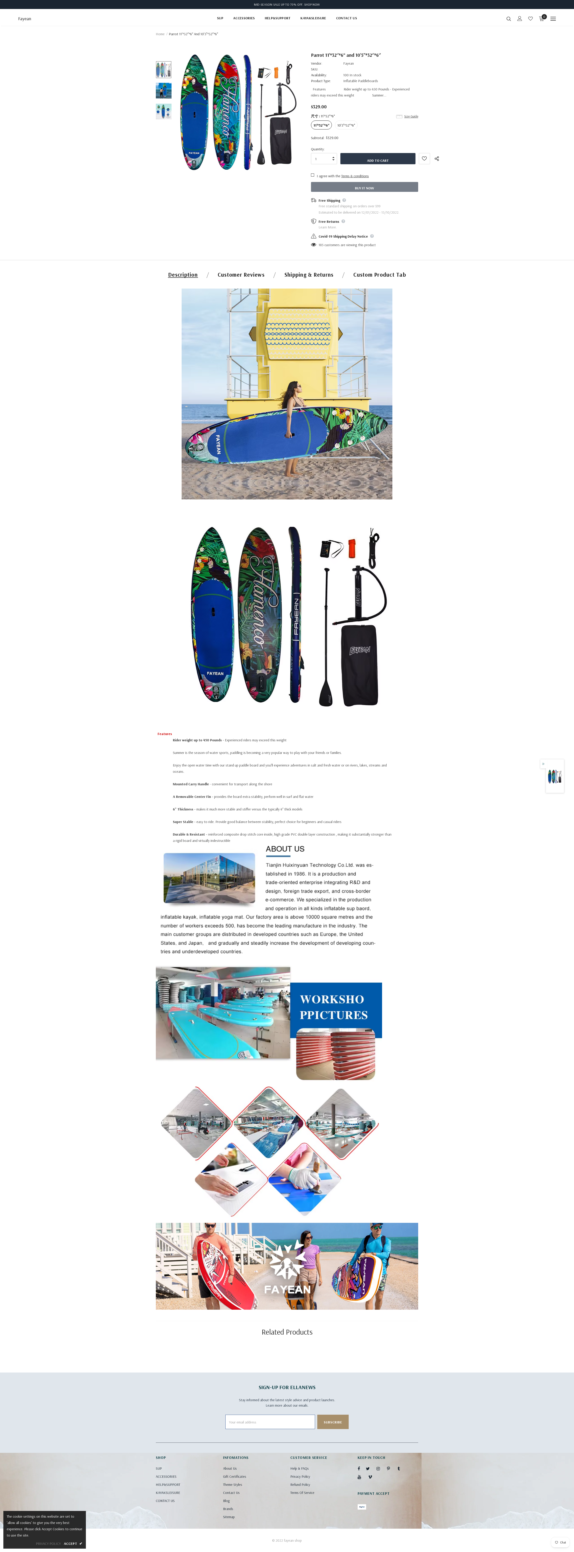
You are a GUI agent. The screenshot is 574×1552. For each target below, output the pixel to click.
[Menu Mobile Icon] (553, 19)
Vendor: (316, 63)
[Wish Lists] (424, 158)
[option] (238, 111)
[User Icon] (519, 18)
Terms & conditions (355, 176)
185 (321, 245)
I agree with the (328, 176)
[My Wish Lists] (530, 18)
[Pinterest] (391, 1468)
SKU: (314, 69)
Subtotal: (317, 138)
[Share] (439, 158)
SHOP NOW (312, 4)
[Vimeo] (372, 1477)
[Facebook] (362, 1468)
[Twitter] (370, 1468)
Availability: (319, 75)
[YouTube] (362, 1477)
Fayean (24, 18)
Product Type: (321, 81)
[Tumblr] (402, 1468)
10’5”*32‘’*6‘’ (346, 125)
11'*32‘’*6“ (321, 125)
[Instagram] (380, 1468)
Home (160, 34)
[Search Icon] (509, 18)
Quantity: (318, 149)
